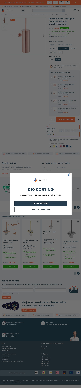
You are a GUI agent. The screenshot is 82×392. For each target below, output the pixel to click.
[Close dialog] (69, 175)
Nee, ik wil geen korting (41, 209)
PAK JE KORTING (40, 203)
